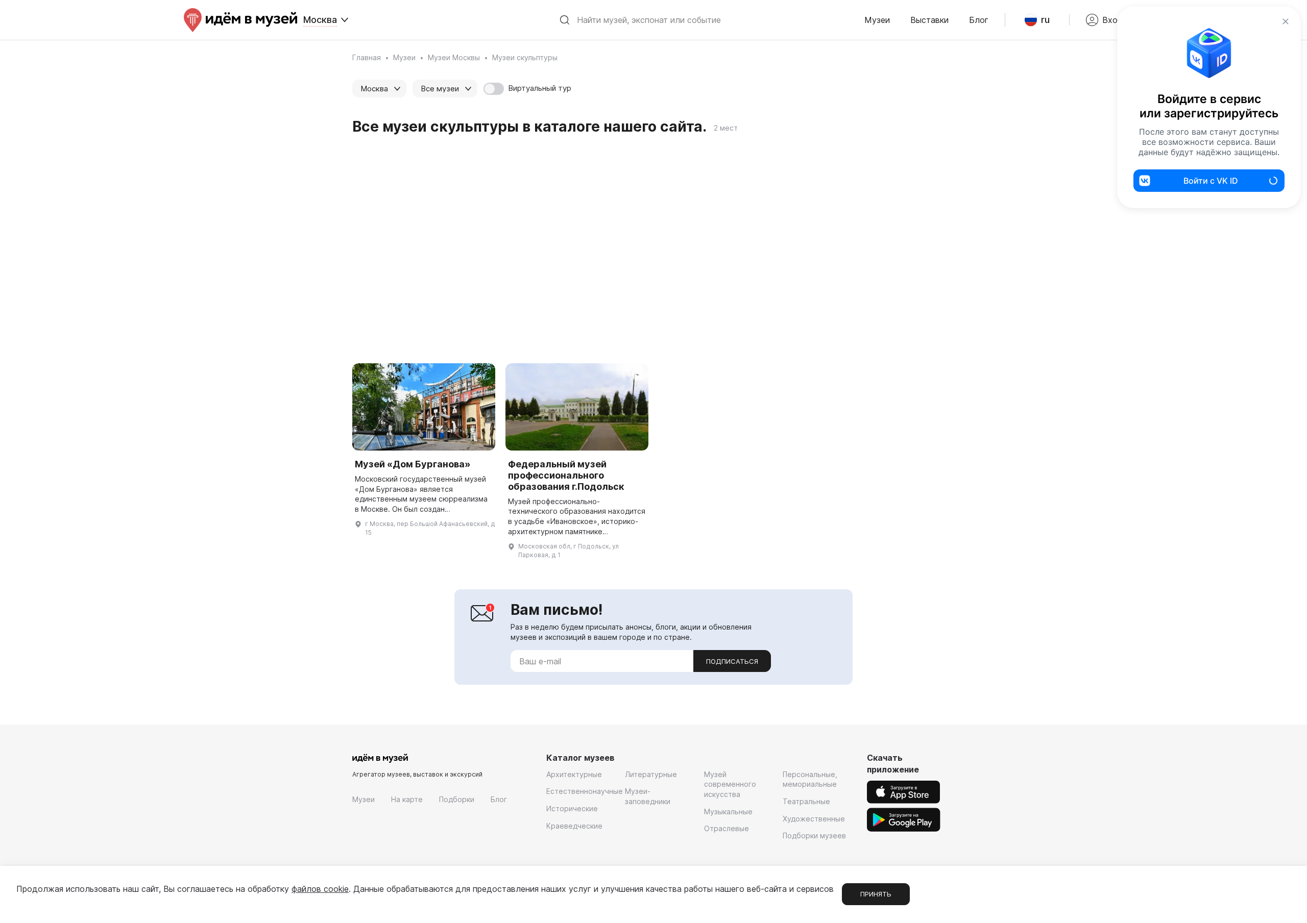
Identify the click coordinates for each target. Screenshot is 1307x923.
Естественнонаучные (584, 791)
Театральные (806, 801)
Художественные (814, 818)
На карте (407, 799)
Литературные (651, 774)
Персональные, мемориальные (810, 779)
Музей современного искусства (730, 784)
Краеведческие (574, 825)
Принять (875, 894)
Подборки (456, 799)
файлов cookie (320, 889)
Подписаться (732, 661)
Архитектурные (574, 774)
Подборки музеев (814, 835)
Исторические (572, 808)
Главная (366, 57)
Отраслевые (726, 828)
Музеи (877, 20)
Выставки (929, 20)
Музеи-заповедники (647, 796)
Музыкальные (728, 811)
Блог (978, 20)
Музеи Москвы (454, 57)
